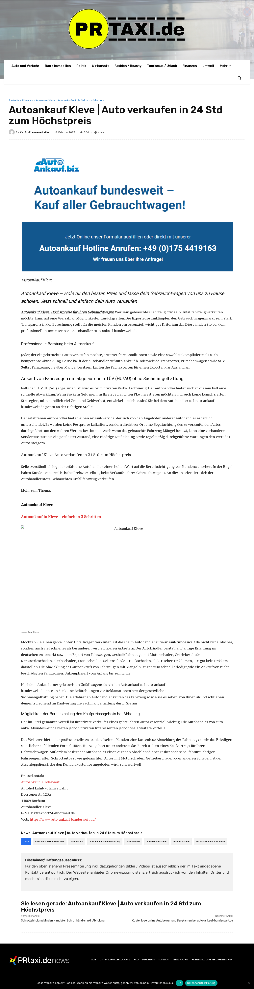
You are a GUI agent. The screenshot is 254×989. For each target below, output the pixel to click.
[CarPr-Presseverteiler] (12, 132)
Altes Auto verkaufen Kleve (49, 841)
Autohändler (133, 841)
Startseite (14, 100)
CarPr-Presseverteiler (34, 132)
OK (179, 982)
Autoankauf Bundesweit (40, 782)
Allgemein (27, 100)
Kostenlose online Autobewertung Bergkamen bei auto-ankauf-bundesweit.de (182, 920)
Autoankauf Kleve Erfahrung (104, 841)
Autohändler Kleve (156, 841)
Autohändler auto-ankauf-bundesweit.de (167, 642)
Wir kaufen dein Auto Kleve (210, 841)
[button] (239, 78)
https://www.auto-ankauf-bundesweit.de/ (63, 819)
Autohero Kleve (181, 841)
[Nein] (249, 983)
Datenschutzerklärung (201, 982)
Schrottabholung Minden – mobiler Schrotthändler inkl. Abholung (63, 920)
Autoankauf (77, 841)
